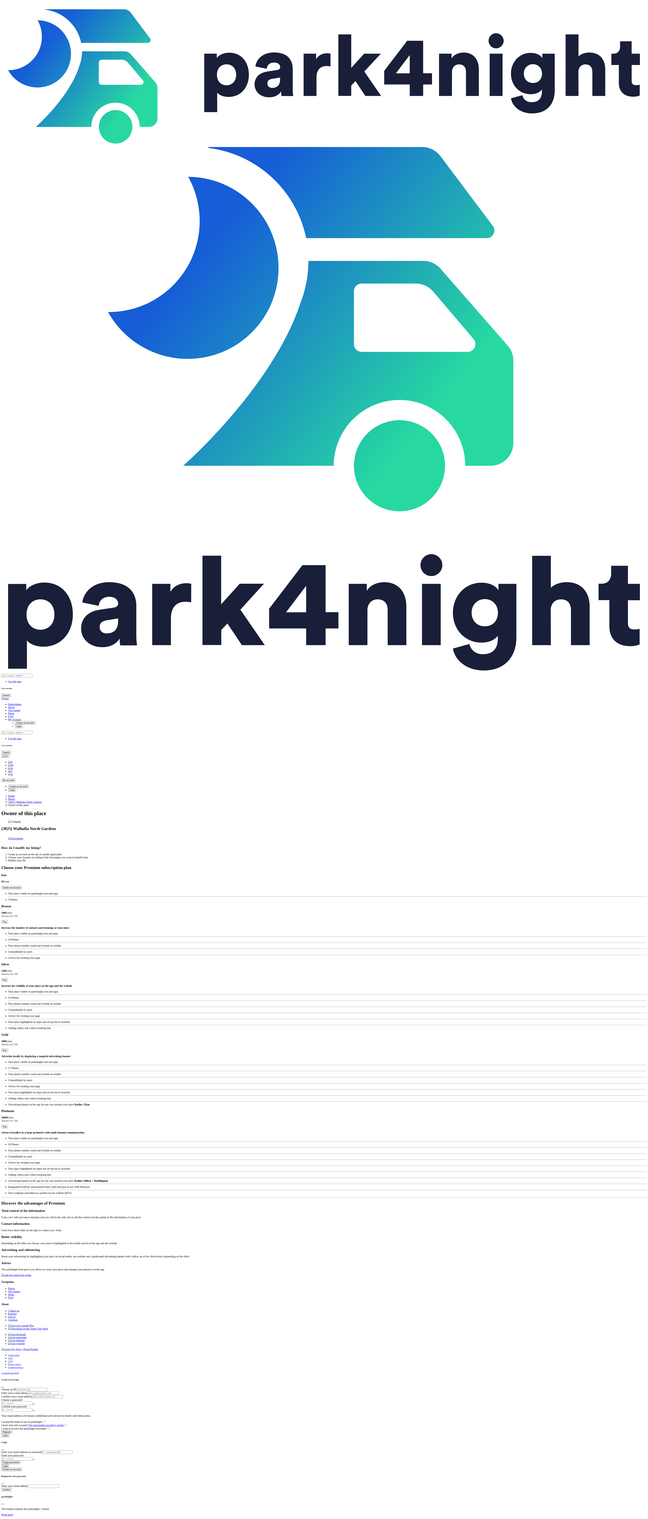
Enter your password (12, 1455)
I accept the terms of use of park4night (22, 1421)
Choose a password (11, 1399)
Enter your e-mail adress (14, 1393)
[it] (10, 771)
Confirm (6, 1489)
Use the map (14, 681)
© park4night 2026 (10, 1373)
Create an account (25, 723)
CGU (10, 1358)
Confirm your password (14, 1406)
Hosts (11, 713)
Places (11, 707)
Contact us (13, 1310)
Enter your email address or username (21, 1452)
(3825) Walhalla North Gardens (25, 802)
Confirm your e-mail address (16, 1396)
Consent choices (15, 1367)
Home (11, 796)
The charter (14, 710)
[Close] (2, 1387)
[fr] (10, 762)
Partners (12, 1313)
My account (14, 719)
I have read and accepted (32, 1425)
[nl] (10, 774)
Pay (5, 922)
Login (18, 726)
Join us (12, 1316)
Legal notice (14, 1355)
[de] (10, 765)
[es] (10, 768)
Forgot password (11, 1462)
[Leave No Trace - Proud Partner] (19, 1349)
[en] (5, 756)
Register (7, 1432)
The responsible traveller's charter (46, 1425)
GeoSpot (13, 1319)
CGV (10, 1361)
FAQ (11, 716)
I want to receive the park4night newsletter (24, 1428)
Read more (7, 1514)
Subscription (14, 704)
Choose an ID (8, 1389)
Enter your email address (14, 1486)
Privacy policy (14, 1364)
